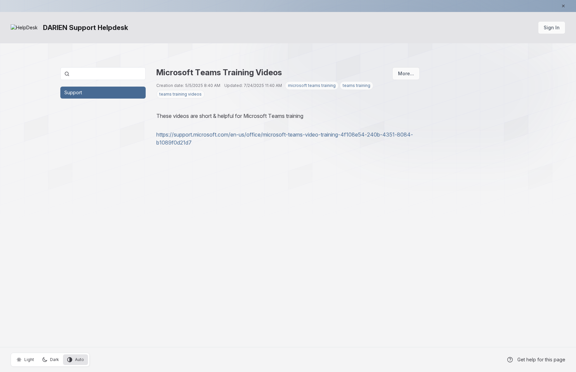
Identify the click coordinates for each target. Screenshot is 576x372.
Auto (79, 359)
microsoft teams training (312, 85)
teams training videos (180, 94)
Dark (54, 359)
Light (29, 359)
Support (73, 92)
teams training (356, 85)
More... (406, 73)
